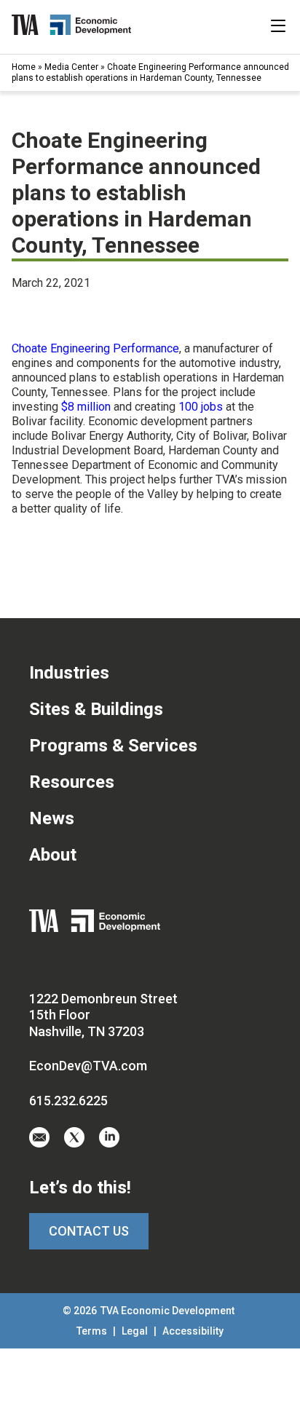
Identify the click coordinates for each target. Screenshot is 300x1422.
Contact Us (89, 1231)
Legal (136, 1331)
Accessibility (193, 1331)
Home (24, 67)
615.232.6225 (68, 1100)
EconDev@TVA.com (88, 1065)
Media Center (71, 67)
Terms (92, 1331)
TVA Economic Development (167, 1310)
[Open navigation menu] (278, 25)
